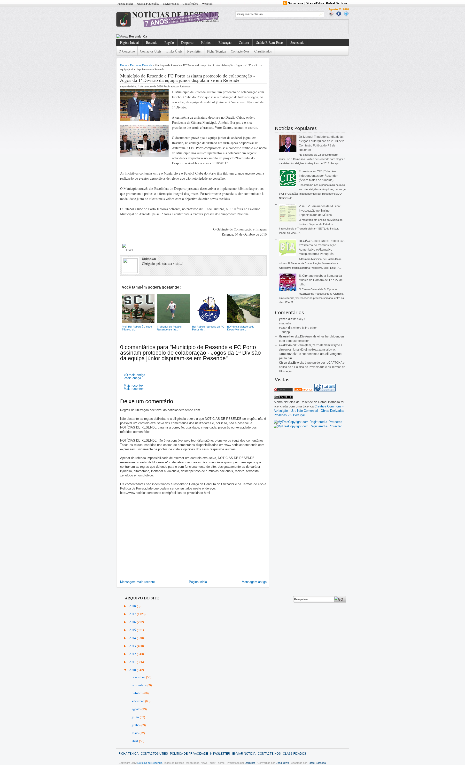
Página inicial (198, 582)
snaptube (285, 323)
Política (206, 42)
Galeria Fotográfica (148, 3)
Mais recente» (134, 388)
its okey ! (299, 319)
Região (169, 42)
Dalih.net (250, 762)
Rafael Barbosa (317, 762)
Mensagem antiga (254, 582)
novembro (139, 685)
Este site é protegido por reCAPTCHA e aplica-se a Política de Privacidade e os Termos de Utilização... (312, 367)
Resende (151, 42)
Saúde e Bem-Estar (269, 42)
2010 (133, 669)
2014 (133, 637)
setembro (138, 701)
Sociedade (297, 42)
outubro (137, 693)
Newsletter (194, 51)
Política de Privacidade (189, 753)
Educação (225, 42)
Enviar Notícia (244, 753)
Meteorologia (170, 3)
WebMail (207, 3)
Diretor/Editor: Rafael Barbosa (327, 3)
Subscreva (295, 3)
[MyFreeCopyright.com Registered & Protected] (308, 422)
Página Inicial (125, 3)
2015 (133, 629)
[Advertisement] (292, 27)
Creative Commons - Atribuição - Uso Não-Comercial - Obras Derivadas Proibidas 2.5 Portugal (309, 411)
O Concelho (127, 51)
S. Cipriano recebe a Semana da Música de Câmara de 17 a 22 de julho (321, 280)
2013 (133, 645)
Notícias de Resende (149, 762)
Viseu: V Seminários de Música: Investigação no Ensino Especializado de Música (320, 211)
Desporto (187, 42)
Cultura (244, 42)
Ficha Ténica (129, 753)
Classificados (190, 3)
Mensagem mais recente (137, 582)
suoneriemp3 (310, 354)
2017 (133, 614)
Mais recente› (133, 385)
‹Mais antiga (132, 378)
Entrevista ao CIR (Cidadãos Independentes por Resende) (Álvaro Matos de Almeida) (318, 176)
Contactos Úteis (150, 51)
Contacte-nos (240, 51)
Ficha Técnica (216, 51)
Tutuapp (284, 332)
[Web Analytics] (303, 390)
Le (300, 354)
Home (123, 65)
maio (136, 733)
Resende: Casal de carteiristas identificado (159, 36)
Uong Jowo (282, 762)
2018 (133, 606)
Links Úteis (174, 51)
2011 (133, 661)
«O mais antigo (134, 374)
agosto (136, 709)
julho (136, 717)
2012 (133, 653)
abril (135, 741)
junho (136, 725)
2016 (133, 622)
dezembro (139, 677)
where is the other (305, 327)
